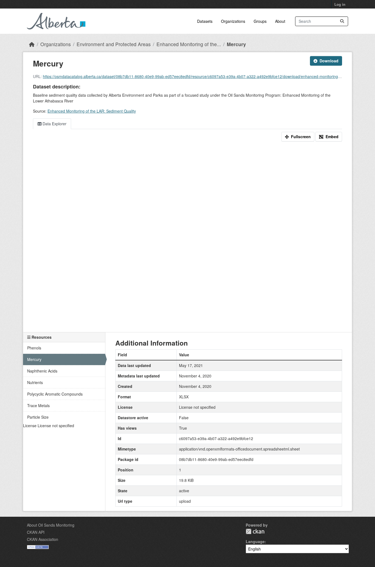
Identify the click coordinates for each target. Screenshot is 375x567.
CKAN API (35, 532)
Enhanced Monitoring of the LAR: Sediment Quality (91, 111)
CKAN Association (42, 539)
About (280, 21)
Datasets (204, 21)
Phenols (34, 348)
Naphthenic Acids (42, 371)
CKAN (255, 531)
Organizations (233, 21)
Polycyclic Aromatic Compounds (55, 394)
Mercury (236, 44)
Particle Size (38, 417)
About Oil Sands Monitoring (50, 525)
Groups (260, 21)
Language (255, 541)
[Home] (32, 44)
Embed (332, 136)
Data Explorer (53, 123)
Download (329, 60)
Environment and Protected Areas (114, 44)
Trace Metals (38, 405)
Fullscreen (301, 136)
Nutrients (35, 382)
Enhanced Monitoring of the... (188, 44)
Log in (339, 4)
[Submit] (342, 21)
